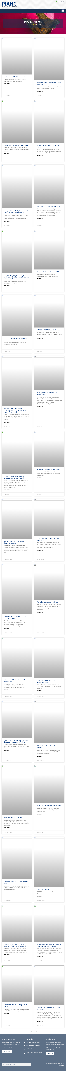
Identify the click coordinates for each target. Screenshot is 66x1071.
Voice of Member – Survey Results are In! (16, 1005)
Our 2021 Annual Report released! (15, 338)
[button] (62, 10)
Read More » (7, 83)
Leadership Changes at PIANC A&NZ (16, 145)
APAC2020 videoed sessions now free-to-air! (48, 1009)
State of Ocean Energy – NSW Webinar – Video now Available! (15, 945)
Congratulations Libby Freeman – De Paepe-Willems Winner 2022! (16, 212)
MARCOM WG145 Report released (48, 330)
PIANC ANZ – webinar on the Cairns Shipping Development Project (16, 741)
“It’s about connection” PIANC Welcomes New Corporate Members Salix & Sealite (16, 277)
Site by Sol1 (61, 1065)
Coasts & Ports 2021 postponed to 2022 (16, 882)
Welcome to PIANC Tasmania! (14, 77)
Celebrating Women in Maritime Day (49, 206)
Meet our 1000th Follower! (13, 818)
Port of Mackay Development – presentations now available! (14, 477)
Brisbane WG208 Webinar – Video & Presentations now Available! (49, 945)
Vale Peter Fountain (43, 889)
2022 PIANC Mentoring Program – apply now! (48, 539)
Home (26, 24)
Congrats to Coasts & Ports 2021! (48, 272)
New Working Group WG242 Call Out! (49, 469)
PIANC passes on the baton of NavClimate (47, 393)
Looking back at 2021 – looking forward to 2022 (15, 617)
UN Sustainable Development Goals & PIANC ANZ (16, 681)
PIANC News (32, 24)
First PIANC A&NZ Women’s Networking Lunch (46, 681)
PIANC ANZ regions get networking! (49, 805)
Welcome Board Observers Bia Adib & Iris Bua (49, 83)
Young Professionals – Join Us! (47, 602)
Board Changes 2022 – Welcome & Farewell (49, 146)
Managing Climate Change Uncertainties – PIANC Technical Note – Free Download (15, 410)
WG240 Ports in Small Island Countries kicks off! (14, 542)
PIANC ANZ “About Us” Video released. (46, 747)
